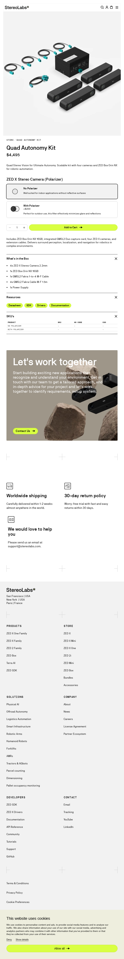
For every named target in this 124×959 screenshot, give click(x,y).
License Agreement (75, 726)
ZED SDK (11, 670)
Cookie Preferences (17, 902)
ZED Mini (69, 663)
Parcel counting (15, 770)
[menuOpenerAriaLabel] (117, 7)
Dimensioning (14, 778)
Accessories (71, 685)
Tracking (69, 812)
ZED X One (70, 648)
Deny (9, 939)
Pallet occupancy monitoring (23, 785)
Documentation (60, 305)
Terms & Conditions (17, 883)
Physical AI (12, 704)
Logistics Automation (18, 719)
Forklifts (11, 748)
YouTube (68, 819)
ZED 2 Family (14, 648)
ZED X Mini (70, 640)
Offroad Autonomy (17, 711)
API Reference (14, 826)
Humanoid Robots (16, 741)
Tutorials (11, 841)
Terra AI (10, 663)
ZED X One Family (16, 633)
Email (67, 804)
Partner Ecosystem (75, 733)
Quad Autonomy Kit (28, 140)
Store (10, 140)
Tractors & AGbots (17, 763)
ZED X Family (14, 640)
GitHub (10, 856)
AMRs (9, 756)
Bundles (68, 677)
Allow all (59, 948)
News (67, 711)
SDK (28, 305)
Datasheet (15, 305)
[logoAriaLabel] (17, 7)
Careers (68, 719)
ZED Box (11, 655)
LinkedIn (68, 826)
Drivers (41, 305)
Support (11, 849)
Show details (22, 939)
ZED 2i (67, 655)
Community (13, 834)
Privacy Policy (14, 892)
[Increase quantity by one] (24, 228)
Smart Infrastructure (18, 726)
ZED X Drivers (14, 812)
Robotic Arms (14, 733)
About (67, 704)
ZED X (67, 633)
